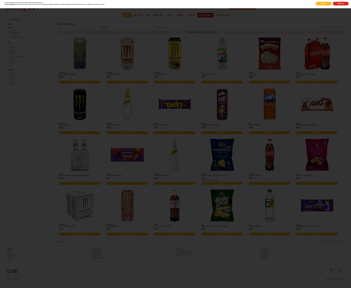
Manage (323, 3)
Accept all (341, 3)
